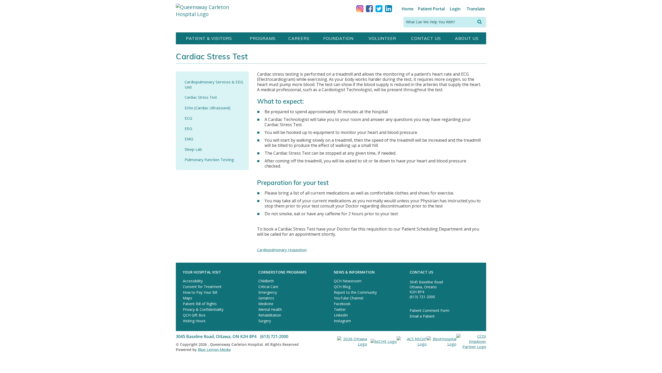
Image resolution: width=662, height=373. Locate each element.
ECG (188, 118)
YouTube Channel (348, 298)
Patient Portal (431, 9)
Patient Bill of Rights (200, 303)
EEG (188, 128)
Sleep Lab (193, 149)
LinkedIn (341, 315)
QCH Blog (342, 286)
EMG (189, 138)
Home (407, 9)
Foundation (338, 38)
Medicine (265, 303)
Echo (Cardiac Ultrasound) (207, 107)
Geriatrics (266, 298)
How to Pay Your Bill (200, 292)
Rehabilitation (269, 315)
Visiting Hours (194, 320)
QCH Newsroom (348, 280)
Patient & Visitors (209, 38)
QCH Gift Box (194, 315)
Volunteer (382, 38)
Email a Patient (422, 316)
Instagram (342, 320)
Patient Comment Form (429, 310)
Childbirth (266, 280)
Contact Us (426, 38)
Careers (299, 38)
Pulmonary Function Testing (209, 159)
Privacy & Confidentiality (203, 309)
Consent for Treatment (202, 286)
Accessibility (193, 280)
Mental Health (270, 309)
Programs (263, 38)
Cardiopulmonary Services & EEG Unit (214, 84)
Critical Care (268, 286)
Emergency (267, 292)
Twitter (340, 309)
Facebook (342, 303)
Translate (476, 9)
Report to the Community (355, 292)
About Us (467, 38)
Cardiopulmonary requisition (282, 249)
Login (455, 9)
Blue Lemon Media (214, 349)
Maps (187, 298)
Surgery (264, 320)
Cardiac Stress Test (201, 97)
